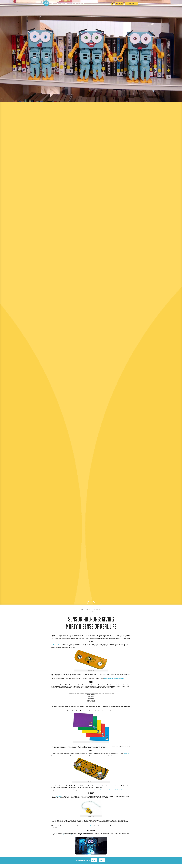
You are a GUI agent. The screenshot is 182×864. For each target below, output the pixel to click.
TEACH (69, 3)
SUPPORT (80, 3)
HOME (52, 3)
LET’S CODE (74, 3)
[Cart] (112, 3)
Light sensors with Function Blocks (116, 790)
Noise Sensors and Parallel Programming (114, 678)
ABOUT (57, 3)
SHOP (84, 3)
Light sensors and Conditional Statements (96, 790)
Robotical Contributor (87, 609)
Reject (102, 860)
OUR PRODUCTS (63, 3)
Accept (94, 860)
